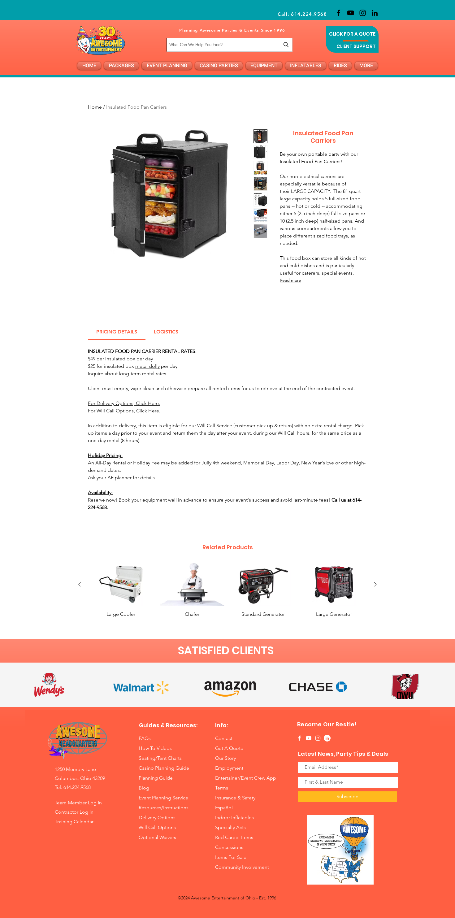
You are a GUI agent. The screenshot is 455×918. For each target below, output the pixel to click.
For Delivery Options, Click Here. (124, 403)
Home (95, 107)
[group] (227, 594)
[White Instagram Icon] (317, 738)
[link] (116, 332)
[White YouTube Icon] (308, 738)
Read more (290, 280)
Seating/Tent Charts (160, 758)
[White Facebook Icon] (299, 738)
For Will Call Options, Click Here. (124, 411)
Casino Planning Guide (164, 768)
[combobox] (229, 45)
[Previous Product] (79, 584)
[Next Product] (375, 584)
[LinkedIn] (374, 13)
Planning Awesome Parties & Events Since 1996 (232, 30)
